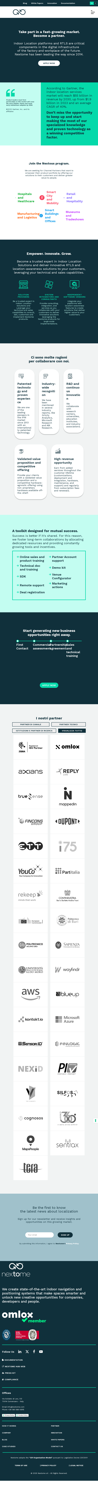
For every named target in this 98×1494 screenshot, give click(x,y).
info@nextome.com (15, 1407)
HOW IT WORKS (9, 1426)
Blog (25, 3)
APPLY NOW (49, 63)
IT (95, 3)
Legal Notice (76, 1465)
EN (92, 3)
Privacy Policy (72, 1244)
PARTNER (55, 1426)
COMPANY (6, 1433)
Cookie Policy (23, 1415)
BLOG (4, 1440)
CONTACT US (57, 1446)
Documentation (68, 3)
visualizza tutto (72, 730)
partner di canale (30, 724)
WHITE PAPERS (57, 1440)
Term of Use (21, 1465)
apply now (49, 685)
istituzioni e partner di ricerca (34, 730)
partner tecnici (68, 724)
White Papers (37, 3)
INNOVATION (56, 1433)
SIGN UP (65, 1235)
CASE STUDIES (8, 1446)
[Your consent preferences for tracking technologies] (95, 1120)
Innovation (52, 3)
